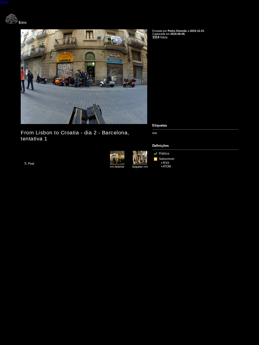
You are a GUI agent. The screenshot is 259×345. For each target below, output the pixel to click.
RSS (166, 163)
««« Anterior (117, 166)
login (4, 2)
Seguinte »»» (140, 166)
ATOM (167, 166)
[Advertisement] (195, 79)
